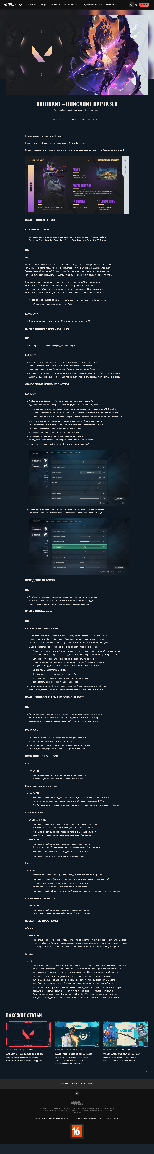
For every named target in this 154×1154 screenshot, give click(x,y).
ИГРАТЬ (144, 5)
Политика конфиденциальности (51, 1118)
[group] (77, 1043)
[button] (59, 119)
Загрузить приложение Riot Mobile (77, 1084)
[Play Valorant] (20, 4)
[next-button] (146, 1071)
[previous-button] (141, 1071)
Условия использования (84, 1118)
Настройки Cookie (109, 1118)
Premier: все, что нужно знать (89, 689)
